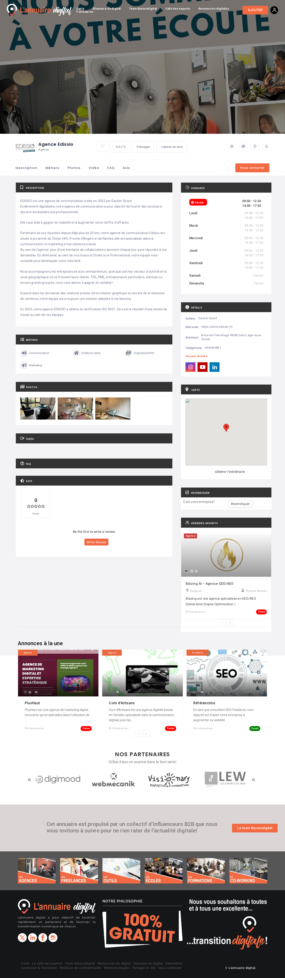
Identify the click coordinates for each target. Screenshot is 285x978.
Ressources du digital (114, 963)
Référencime (204, 703)
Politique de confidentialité (80, 968)
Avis (126, 168)
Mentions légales (117, 968)
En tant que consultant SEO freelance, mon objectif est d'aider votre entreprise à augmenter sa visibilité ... (223, 715)
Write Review (96, 542)
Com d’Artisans (122, 703)
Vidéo (94, 168)
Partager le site (144, 968)
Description (26, 168)
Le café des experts (47, 963)
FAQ (111, 168)
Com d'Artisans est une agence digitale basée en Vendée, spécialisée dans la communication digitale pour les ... (141, 715)
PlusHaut (33, 703)
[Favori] (186, 571)
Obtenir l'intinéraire (230, 471)
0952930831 (213, 347)
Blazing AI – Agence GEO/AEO (210, 584)
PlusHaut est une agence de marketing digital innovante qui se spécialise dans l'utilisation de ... (57, 715)
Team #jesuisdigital (80, 963)
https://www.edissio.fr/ (217, 326)
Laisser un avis (172, 147)
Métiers (52, 168)
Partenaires (174, 963)
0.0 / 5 (120, 147)
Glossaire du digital (148, 963)
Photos (74, 168)
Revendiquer (240, 504)
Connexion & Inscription (39, 968)
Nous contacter (170, 968)
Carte (25, 963)
